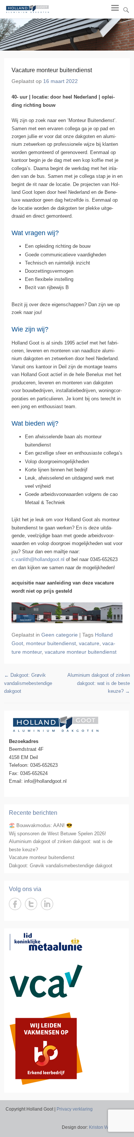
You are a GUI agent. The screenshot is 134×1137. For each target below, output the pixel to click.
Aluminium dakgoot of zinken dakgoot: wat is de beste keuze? (98, 683)
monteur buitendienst (51, 643)
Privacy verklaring (75, 1109)
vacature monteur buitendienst (81, 652)
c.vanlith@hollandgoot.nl (38, 559)
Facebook (15, 904)
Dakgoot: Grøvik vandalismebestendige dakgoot (28, 683)
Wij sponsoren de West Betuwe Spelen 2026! (57, 833)
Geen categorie (59, 635)
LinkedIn (47, 904)
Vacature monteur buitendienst (41, 857)
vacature (89, 643)
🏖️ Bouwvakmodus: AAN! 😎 (40, 825)
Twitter (31, 904)
